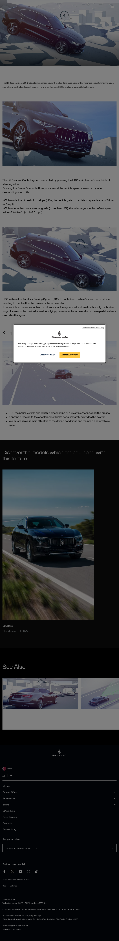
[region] (59, 343)
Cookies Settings (47, 355)
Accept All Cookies (70, 355)
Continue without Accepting (93, 328)
